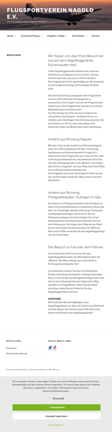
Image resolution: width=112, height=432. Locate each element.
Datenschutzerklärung (16, 353)
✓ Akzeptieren (56, 407)
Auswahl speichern (57, 416)
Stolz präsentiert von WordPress (44, 369)
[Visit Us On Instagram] (54, 349)
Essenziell (58, 398)
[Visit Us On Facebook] (50, 349)
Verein (10, 36)
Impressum (11, 348)
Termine (95, 36)
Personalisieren (56, 425)
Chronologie (78, 36)
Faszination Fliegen (30, 36)
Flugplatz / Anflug (56, 36)
